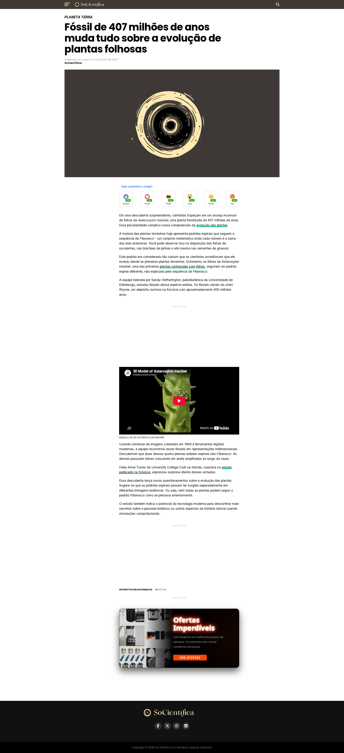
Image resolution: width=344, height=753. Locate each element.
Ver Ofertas (190, 658)
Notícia (161, 590)
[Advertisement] (179, 333)
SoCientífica (73, 63)
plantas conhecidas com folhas (182, 266)
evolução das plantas (211, 225)
